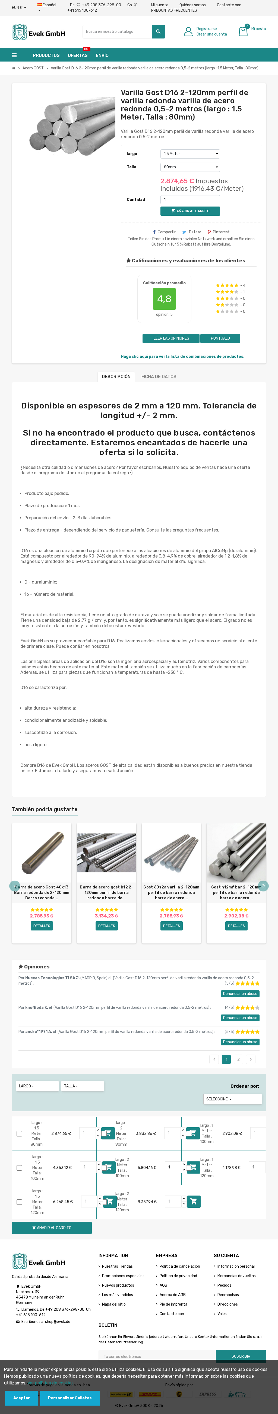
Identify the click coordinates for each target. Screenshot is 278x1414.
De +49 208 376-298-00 (96, 5)
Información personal (236, 1266)
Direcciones (227, 1304)
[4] (232, 285)
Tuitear (194, 232)
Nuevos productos (118, 1285)
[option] (41, 883)
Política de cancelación (180, 1266)
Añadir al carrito (194, 1201)
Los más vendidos (117, 1295)
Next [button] (263, 886)
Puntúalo (220, 338)
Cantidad (136, 199)
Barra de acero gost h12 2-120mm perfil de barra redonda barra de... (106, 892)
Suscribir (241, 1356)
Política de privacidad (178, 1276)
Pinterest (221, 232)
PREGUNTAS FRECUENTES (174, 10)
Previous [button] (14, 886)
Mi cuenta (159, 5)
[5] (236, 285)
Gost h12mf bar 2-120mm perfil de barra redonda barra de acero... (236, 892)
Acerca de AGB (173, 1295)
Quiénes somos (192, 5)
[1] (218, 285)
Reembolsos (228, 1295)
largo (132, 154)
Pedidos (224, 1285)
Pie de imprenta (173, 1304)
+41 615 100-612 (31, 1315)
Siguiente (251, 1059)
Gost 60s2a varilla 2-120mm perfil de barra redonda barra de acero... (171, 892)
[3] (227, 285)
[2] (222, 285)
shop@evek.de (57, 1321)
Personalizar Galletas (70, 1398)
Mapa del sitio (114, 1304)
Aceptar (21, 1398)
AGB (163, 1285)
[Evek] (38, 31)
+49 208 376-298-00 (64, 1309)
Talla (131, 167)
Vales (222, 1314)
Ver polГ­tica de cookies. (51, 1383)
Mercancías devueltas (236, 1276)
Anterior (214, 1059)
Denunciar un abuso (240, 993)
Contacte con (229, 5)
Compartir (167, 232)
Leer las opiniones (171, 338)
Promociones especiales (123, 1276)
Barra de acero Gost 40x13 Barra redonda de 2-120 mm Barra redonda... (42, 892)
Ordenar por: (244, 1086)
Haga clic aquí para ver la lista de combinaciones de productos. (182, 356)
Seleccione (219, 1099)
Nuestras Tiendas (117, 1266)
